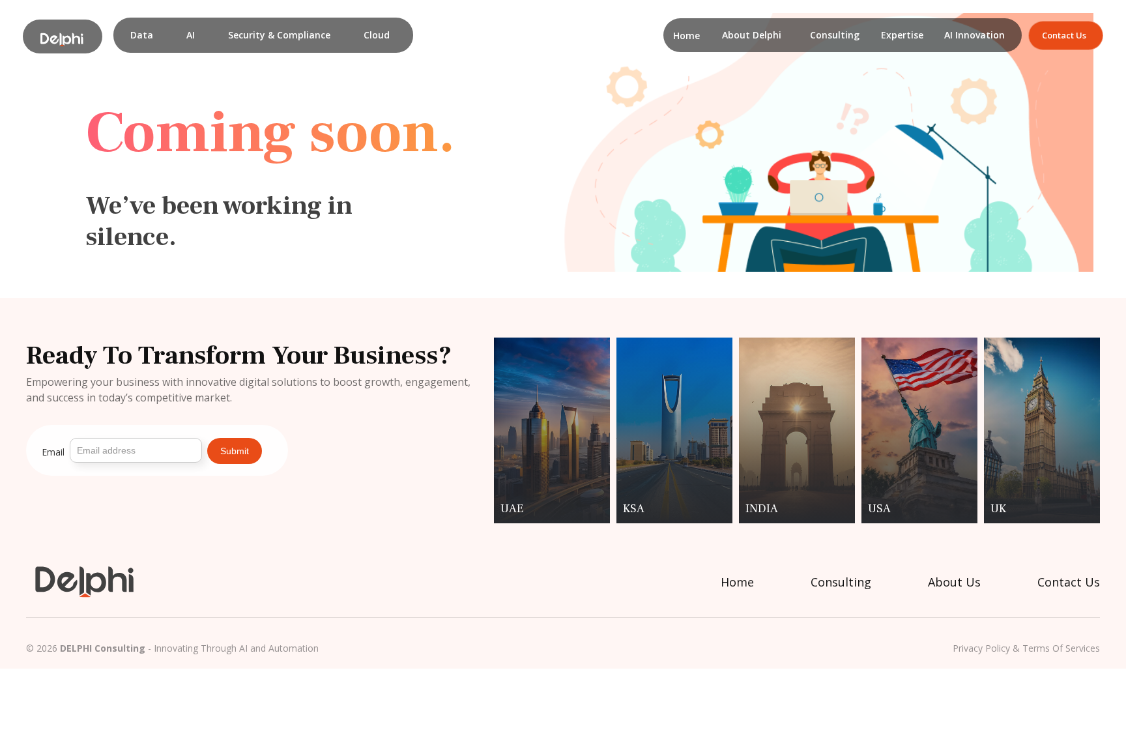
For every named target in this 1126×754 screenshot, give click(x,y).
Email (53, 452)
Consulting (834, 35)
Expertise (902, 35)
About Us (954, 582)
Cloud (377, 35)
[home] (63, 36)
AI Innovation (974, 35)
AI (190, 35)
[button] (142, 35)
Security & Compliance (279, 35)
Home (686, 35)
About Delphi (751, 35)
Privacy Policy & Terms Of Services (1026, 648)
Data (141, 35)
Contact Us (1068, 582)
